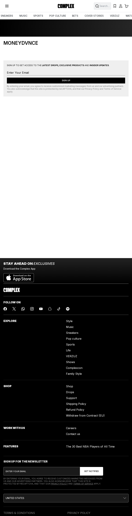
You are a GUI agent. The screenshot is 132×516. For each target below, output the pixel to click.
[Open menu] (6, 6)
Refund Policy (75, 409)
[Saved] (115, 6)
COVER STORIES (94, 15)
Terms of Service (112, 89)
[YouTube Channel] (41, 309)
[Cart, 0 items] (126, 6)
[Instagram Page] (32, 309)
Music (70, 327)
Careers (71, 428)
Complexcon (74, 368)
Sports (70, 344)
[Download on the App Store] (18, 276)
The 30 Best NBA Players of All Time (90, 446)
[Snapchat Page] (50, 309)
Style (69, 321)
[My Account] (121, 6)
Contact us (73, 434)
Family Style (74, 373)
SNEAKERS (7, 15)
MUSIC (23, 15)
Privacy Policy (92, 89)
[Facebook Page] (5, 309)
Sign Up (66, 80)
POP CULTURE (57, 15)
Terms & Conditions (19, 513)
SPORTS (38, 15)
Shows (70, 362)
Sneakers (72, 332)
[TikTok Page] (58, 309)
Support (71, 398)
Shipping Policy (76, 404)
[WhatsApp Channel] (23, 309)
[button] (66, 498)
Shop (69, 386)
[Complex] (66, 6)
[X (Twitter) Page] (14, 309)
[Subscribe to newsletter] (91, 471)
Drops (70, 392)
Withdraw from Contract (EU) (85, 415)
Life (68, 350)
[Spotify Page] (67, 309)
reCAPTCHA (65, 89)
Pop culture (73, 338)
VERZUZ (114, 15)
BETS (75, 15)
